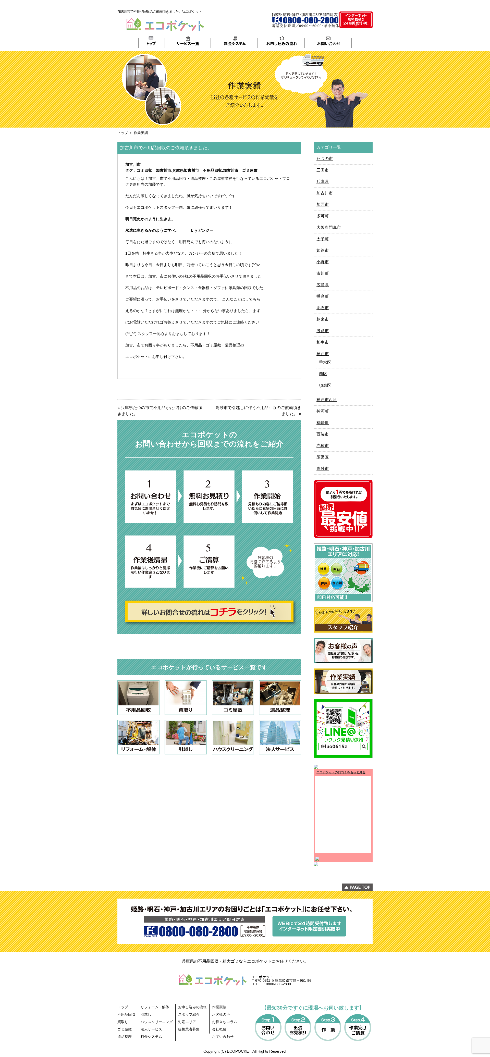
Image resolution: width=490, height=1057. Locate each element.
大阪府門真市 (328, 227)
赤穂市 (322, 445)
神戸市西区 (326, 399)
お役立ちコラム (224, 1022)
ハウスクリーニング (157, 1022)
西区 (323, 374)
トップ (122, 133)
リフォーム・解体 (155, 1007)
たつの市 (324, 158)
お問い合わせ (223, 1037)
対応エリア (187, 1022)
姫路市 (322, 250)
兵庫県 (322, 181)
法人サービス (151, 1029)
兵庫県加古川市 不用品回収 (197, 170)
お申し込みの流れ (192, 1007)
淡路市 (322, 331)
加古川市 (133, 164)
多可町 (322, 216)
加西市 (322, 204)
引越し (146, 1014)
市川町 (322, 273)
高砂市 (322, 468)
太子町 (322, 239)
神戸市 (322, 354)
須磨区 (325, 385)
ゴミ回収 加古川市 (154, 170)
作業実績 (219, 1007)
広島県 (322, 285)
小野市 (322, 262)
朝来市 (322, 319)
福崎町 (322, 422)
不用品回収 (126, 1014)
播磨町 (322, 296)
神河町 (322, 411)
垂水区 (325, 362)
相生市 (322, 342)
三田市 (322, 170)
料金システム (151, 1037)
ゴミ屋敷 (124, 1029)
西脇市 (322, 434)
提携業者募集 (189, 1029)
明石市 (322, 308)
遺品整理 (124, 1037)
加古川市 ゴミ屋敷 (240, 170)
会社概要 (219, 1029)
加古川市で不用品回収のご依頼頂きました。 (166, 147)
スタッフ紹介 (189, 1014)
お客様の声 (221, 1014)
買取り (122, 1022)
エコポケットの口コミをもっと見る (340, 772)
